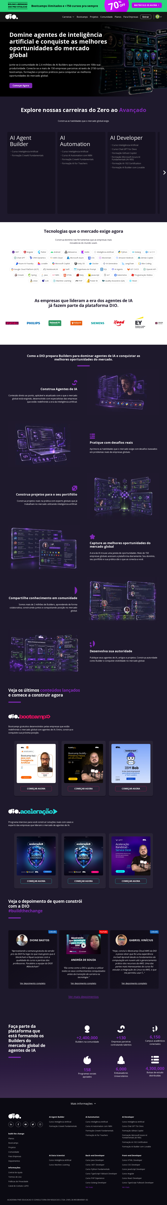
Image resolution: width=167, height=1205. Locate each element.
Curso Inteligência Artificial (25, 151)
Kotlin (87, 252)
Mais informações (82, 1103)
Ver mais (89, 1187)
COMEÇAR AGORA (36, 788)
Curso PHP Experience (95, 1178)
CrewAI (21, 275)
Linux (35, 281)
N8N (57, 275)
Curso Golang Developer (96, 1182)
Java (46, 275)
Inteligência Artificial (105, 252)
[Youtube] (25, 1124)
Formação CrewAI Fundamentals (27, 155)
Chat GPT (21, 258)
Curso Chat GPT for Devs (124, 149)
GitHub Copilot (147, 258)
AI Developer (126, 138)
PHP (80, 281)
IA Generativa (111, 263)
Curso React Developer (132, 1178)
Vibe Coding (146, 263)
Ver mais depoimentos (83, 996)
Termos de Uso (15, 1177)
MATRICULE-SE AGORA (145, 5)
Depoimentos (14, 1161)
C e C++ (151, 252)
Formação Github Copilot (124, 153)
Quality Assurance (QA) (115, 281)
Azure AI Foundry (26, 263)
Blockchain (106, 258)
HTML (69, 275)
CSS (92, 258)
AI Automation (75, 141)
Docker (95, 263)
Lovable (44, 263)
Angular (30, 252)
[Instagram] (40, 1124)
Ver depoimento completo (32, 983)
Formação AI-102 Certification (126, 163)
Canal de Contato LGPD (18, 1186)
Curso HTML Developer (132, 1160)
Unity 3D (81, 263)
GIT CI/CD (134, 269)
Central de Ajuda (15, 1172)
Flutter (43, 252)
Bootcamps (82, 16)
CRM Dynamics (39, 258)
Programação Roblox (144, 275)
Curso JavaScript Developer (133, 1169)
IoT (108, 275)
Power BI (94, 281)
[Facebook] (18, 1124)
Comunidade (106, 16)
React (134, 281)
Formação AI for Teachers (74, 163)
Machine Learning (63, 281)
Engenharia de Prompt (86, 269)
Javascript (95, 275)
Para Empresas (130, 16)
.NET (17, 252)
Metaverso (72, 252)
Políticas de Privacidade (18, 1181)
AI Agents (119, 269)
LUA (47, 281)
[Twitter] (32, 1124)
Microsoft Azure (77, 258)
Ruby (81, 275)
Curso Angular (128, 1173)
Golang (138, 252)
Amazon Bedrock (126, 258)
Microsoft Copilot (62, 263)
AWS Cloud (57, 258)
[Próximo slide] (164, 173)
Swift (67, 269)
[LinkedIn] (11, 1124)
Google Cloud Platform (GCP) (26, 269)
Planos (118, 16)
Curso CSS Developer (131, 1164)
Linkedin (52, 932)
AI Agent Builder (20, 141)
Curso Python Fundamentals (98, 1169)
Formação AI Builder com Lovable (128, 167)
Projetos (94, 16)
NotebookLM (52, 269)
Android (57, 252)
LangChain (129, 263)
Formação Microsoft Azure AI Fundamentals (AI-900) (126, 158)
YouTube (103, 932)
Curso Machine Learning (59, 1164)
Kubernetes (122, 275)
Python (124, 252)
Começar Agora (21, 85)
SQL (105, 269)
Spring (34, 275)
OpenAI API (151, 269)
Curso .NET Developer (95, 1164)
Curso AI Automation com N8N (77, 155)
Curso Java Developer (95, 1160)
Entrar (145, 16)
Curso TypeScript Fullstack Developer (101, 1173)
